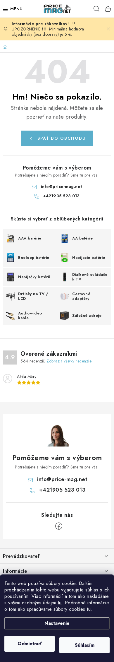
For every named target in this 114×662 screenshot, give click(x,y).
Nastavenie (57, 623)
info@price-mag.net (61, 186)
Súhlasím (84, 645)
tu (60, 602)
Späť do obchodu (61, 138)
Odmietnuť (30, 643)
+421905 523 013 (61, 196)
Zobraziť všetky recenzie (68, 361)
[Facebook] (58, 526)
